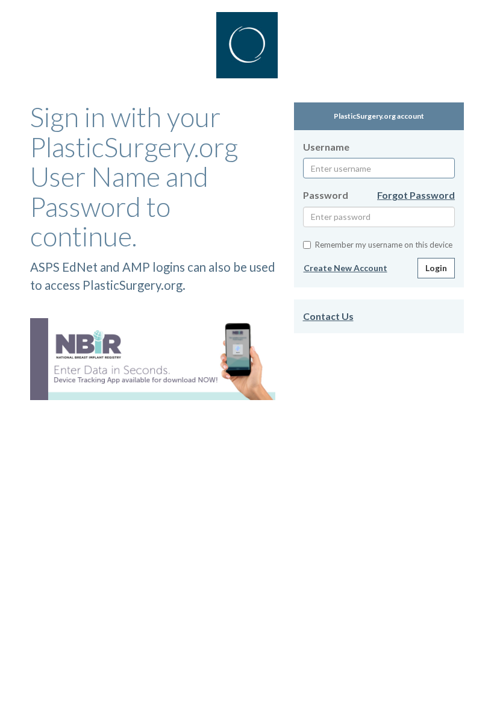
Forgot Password (416, 195)
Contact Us (328, 316)
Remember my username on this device (383, 244)
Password (325, 195)
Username (326, 146)
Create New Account (345, 268)
